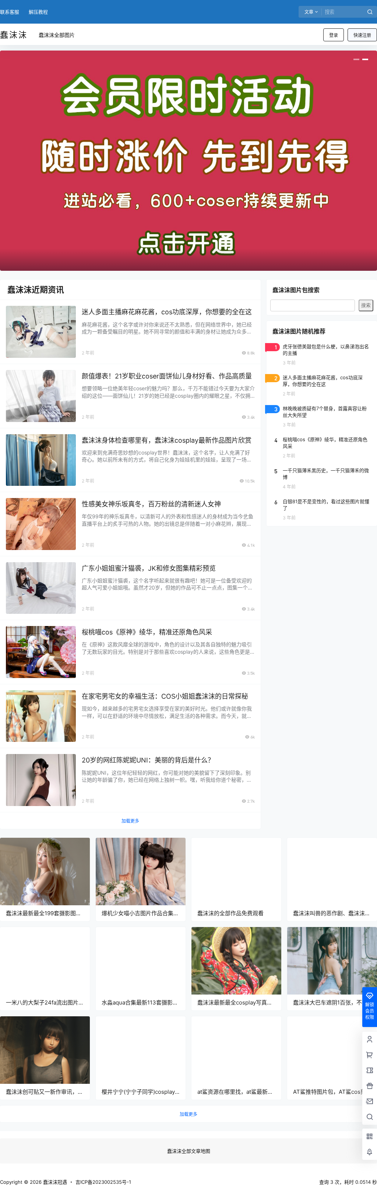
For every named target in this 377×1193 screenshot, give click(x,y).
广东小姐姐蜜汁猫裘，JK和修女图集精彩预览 (149, 568)
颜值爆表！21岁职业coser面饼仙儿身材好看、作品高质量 (167, 376)
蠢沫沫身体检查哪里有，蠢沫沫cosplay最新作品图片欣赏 (166, 440)
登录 (333, 35)
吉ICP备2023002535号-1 (103, 1182)
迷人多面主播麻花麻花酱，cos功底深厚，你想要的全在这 (167, 312)
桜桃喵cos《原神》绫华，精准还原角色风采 (147, 632)
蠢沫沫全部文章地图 (188, 1151)
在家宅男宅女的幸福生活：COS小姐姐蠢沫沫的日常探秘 (165, 696)
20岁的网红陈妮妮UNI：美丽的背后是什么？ (148, 760)
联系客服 (9, 12)
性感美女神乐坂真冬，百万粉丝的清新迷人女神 (151, 504)
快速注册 (362, 35)
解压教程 (38, 12)
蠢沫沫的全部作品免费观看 (230, 913)
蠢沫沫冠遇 (54, 1182)
